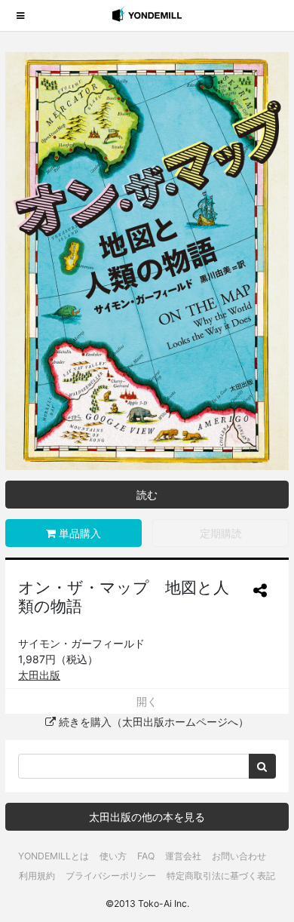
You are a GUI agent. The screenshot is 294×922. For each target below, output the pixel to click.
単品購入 (78, 533)
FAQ (146, 856)
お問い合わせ (239, 856)
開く (147, 701)
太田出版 (39, 674)
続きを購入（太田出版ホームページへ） (152, 721)
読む (147, 494)
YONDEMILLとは (53, 856)
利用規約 (37, 875)
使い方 (113, 856)
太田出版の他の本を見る (147, 816)
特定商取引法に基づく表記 (221, 875)
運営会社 (183, 856)
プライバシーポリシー (111, 875)
